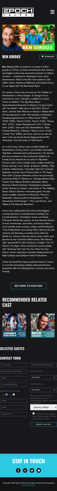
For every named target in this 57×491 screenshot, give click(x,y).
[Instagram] (25, 470)
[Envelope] (38, 470)
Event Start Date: (36, 371)
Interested (49, 56)
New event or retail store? (10, 391)
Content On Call (28, 485)
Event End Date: (36, 384)
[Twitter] (32, 470)
